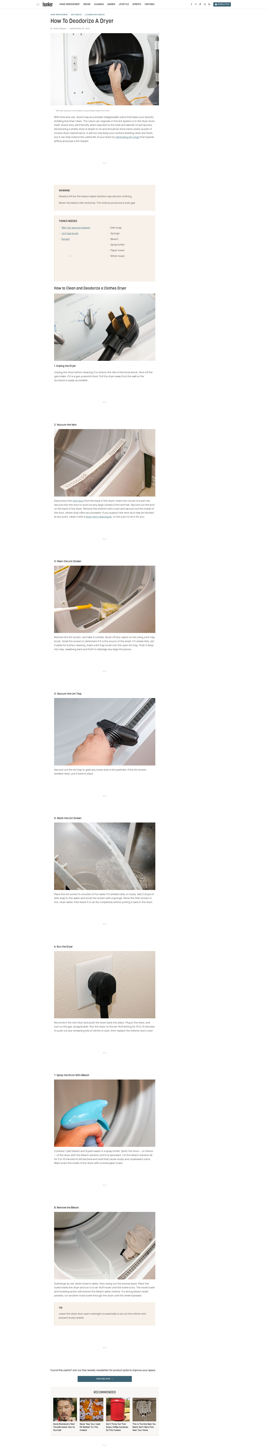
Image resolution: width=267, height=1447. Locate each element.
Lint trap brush (70, 233)
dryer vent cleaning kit (99, 517)
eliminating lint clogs (127, 137)
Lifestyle (124, 4)
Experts (137, 4)
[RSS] (209, 4)
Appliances (76, 15)
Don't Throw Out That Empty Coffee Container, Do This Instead (117, 1427)
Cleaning (99, 4)
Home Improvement (70, 4)
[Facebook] (191, 4)
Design (87, 4)
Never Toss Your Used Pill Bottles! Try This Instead (90, 1427)
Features (149, 4)
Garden (111, 4)
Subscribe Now (103, 1379)
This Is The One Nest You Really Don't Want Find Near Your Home (144, 1427)
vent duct (78, 501)
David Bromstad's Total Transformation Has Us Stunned (64, 1427)
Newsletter (223, 4)
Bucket (66, 239)
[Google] (205, 4)
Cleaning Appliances (95, 15)
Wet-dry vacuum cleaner (76, 228)
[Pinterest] (196, 4)
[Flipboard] (200, 4)
